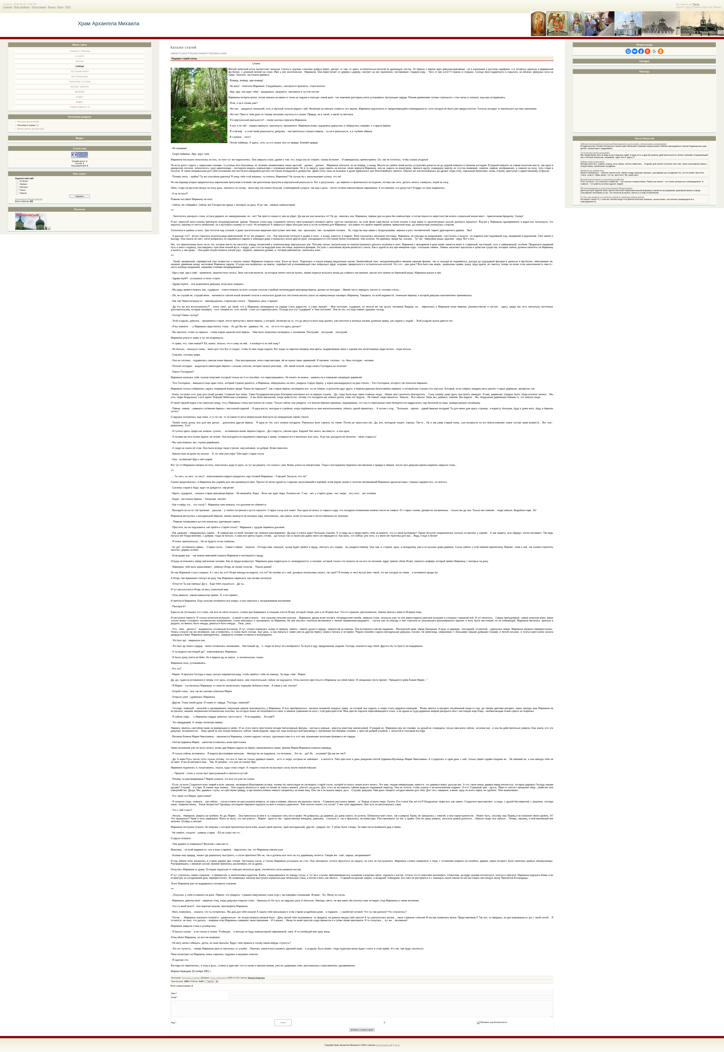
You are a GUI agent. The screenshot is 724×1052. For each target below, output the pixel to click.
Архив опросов (35, 199)
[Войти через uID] (628, 51)
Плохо (23, 190)
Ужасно (23, 193)
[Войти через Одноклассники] (660, 51)
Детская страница (198, 53)
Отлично (24, 181)
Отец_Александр (218, 978)
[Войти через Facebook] (641, 51)
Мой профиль (22, 7)
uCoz (397, 1045)
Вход (61, 7)
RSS (68, 7)
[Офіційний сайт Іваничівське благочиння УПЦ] (31, 229)
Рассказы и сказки (26, 125)
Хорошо (23, 184)
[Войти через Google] (654, 51)
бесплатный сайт (384, 1045)
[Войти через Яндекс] (647, 51)
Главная (7, 7)
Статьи (183, 53)
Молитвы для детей (26, 121)
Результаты (20, 199)
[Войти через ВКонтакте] (634, 51)
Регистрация (39, 7)
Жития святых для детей (29, 129)
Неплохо (24, 187)
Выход (52, 7)
